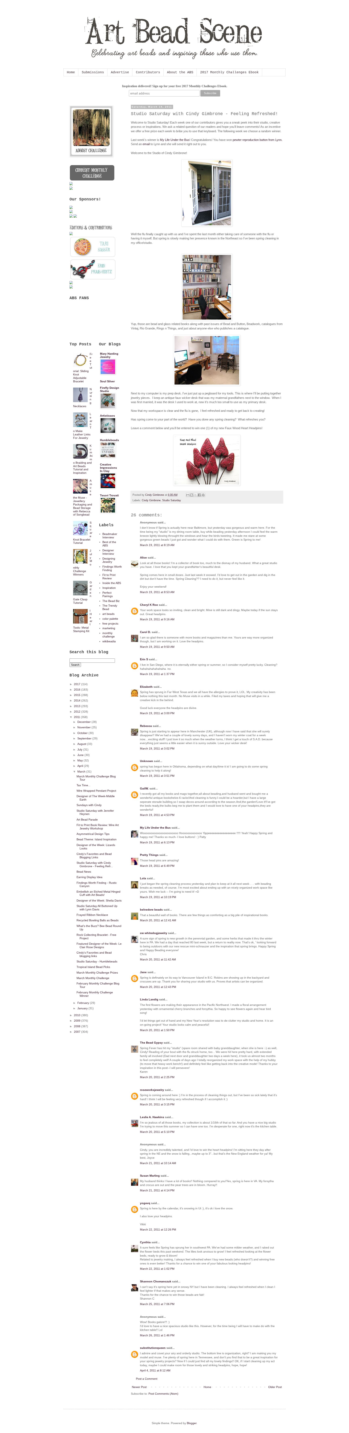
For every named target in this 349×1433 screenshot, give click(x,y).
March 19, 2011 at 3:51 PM (157, 775)
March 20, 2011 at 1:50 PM (157, 1030)
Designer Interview (108, 552)
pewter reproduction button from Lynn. (257, 140)
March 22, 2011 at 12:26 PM (158, 1229)
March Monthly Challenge (93, 978)
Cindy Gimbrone (151, 500)
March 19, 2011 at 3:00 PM (157, 713)
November (84, 727)
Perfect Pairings (107, 594)
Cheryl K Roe (149, 604)
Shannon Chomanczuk (155, 1281)
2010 (77, 1015)
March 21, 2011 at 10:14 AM (158, 1163)
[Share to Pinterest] (203, 495)
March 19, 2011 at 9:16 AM (157, 619)
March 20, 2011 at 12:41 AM (158, 920)
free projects (110, 623)
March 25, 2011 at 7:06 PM (157, 1304)
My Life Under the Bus (174, 140)
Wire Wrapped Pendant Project (96, 790)
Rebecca (146, 726)
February (83, 1002)
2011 (77, 717)
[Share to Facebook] (199, 495)
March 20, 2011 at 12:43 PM (158, 987)
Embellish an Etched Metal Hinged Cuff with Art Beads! (98, 893)
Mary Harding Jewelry (109, 355)
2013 (77, 706)
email (146, 144)
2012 (77, 711)
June (80, 755)
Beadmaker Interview (109, 535)
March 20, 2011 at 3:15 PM (157, 1104)
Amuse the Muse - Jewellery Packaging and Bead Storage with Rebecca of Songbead (82, 497)
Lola (143, 878)
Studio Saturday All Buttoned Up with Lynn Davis (97, 907)
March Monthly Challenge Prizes (97, 972)
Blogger (192, 1423)
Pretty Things (149, 854)
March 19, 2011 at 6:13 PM (157, 842)
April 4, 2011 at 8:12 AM (155, 1370)
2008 (77, 1026)
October (82, 733)
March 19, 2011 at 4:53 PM (157, 815)
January (82, 1008)
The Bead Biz (111, 601)
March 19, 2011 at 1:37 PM (157, 674)
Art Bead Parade (87, 819)
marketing (108, 628)
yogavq (145, 1203)
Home (71, 72)
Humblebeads (109, 440)
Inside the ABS (111, 583)
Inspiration (109, 587)
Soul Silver (107, 381)
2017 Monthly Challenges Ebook (229, 72)
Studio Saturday (171, 500)
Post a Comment (146, 1378)
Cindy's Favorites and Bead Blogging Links (94, 855)
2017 (77, 684)
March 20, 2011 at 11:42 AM (158, 959)
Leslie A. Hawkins (152, 1117)
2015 (77, 695)
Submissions (93, 72)
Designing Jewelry (108, 560)
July (80, 749)
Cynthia (145, 1242)
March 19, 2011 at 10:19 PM (158, 897)
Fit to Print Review (109, 576)
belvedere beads (151, 909)
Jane (143, 972)
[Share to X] (195, 495)
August (82, 743)
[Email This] (188, 495)
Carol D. (145, 632)
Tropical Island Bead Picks (93, 967)
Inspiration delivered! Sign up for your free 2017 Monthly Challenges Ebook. (174, 86)
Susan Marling (150, 1175)
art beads (108, 613)
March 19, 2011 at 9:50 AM (157, 646)
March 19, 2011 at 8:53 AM (157, 592)
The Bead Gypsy (151, 1042)
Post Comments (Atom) (163, 1393)
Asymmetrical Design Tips (93, 833)
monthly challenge (108, 634)
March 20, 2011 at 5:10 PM (157, 1131)
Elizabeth (146, 686)
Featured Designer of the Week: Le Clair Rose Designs (99, 945)
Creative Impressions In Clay (108, 468)
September (84, 738)
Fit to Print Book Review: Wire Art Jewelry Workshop (98, 826)
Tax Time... (83, 785)
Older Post (275, 1387)
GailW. (144, 788)
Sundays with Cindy (89, 805)
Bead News (84, 871)
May (80, 760)
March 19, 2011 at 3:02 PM (157, 748)
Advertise (120, 72)
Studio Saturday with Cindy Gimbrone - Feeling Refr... (95, 864)
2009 (77, 1020)
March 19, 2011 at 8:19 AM (157, 545)
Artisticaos (107, 415)
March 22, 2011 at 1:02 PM (157, 1268)
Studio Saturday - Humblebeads (97, 961)
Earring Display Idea (89, 877)
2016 (77, 689)
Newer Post (139, 1387)
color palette (110, 618)
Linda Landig (149, 999)
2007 (77, 1031)
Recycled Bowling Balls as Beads (98, 920)
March (81, 771)
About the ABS (180, 72)
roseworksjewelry (152, 1089)
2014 (77, 700)
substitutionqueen (153, 1347)
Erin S (144, 659)
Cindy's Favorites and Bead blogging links (94, 954)
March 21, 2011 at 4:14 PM (157, 1190)
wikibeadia (109, 641)
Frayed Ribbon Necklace (92, 914)
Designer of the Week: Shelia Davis (99, 900)
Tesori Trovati (109, 495)
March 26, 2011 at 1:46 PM (157, 1335)
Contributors (148, 72)
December (84, 721)
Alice (143, 557)
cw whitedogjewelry (153, 933)
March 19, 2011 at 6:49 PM (157, 865)
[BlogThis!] (192, 495)
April (80, 765)
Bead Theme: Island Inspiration (97, 839)
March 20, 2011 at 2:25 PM (157, 1077)
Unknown (146, 761)
